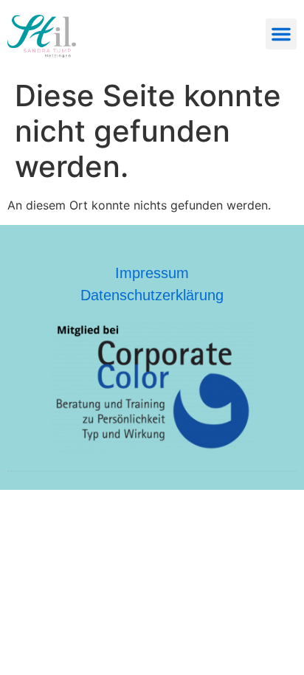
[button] (281, 33)
